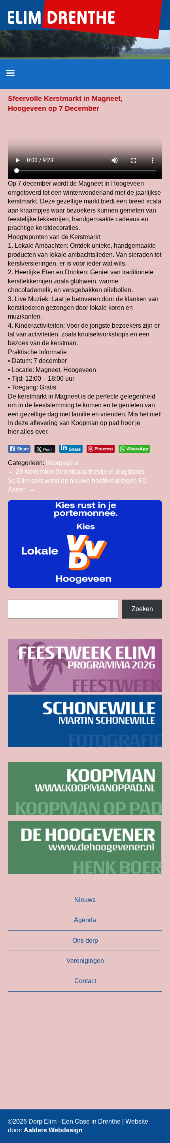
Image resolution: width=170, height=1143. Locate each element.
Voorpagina (62, 462)
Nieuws (85, 899)
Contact (85, 981)
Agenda (85, 920)
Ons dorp (85, 940)
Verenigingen (85, 960)
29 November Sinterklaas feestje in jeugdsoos (76, 471)
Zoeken (142, 609)
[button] (85, 544)
